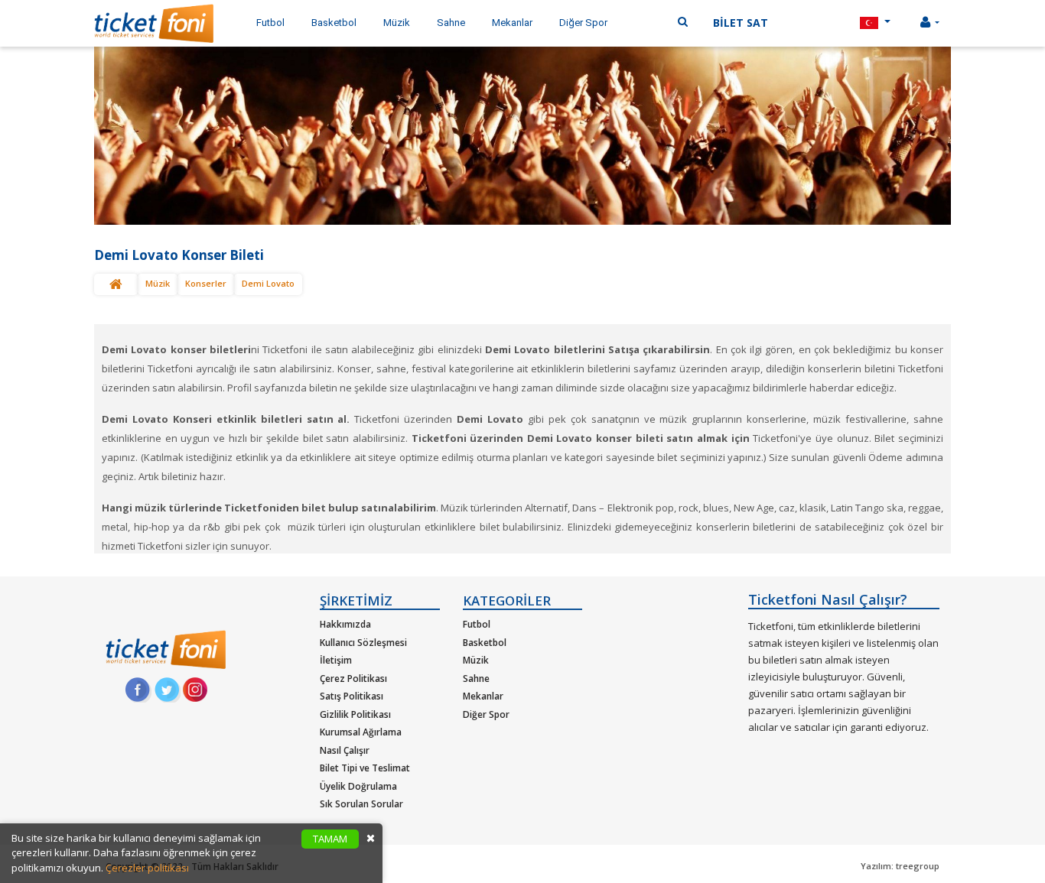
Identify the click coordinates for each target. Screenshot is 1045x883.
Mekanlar (483, 696)
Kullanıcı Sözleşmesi (363, 642)
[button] (875, 23)
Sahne (476, 678)
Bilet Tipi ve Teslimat (365, 767)
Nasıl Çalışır (344, 750)
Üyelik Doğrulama (358, 786)
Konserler (205, 283)
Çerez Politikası (353, 678)
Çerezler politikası (147, 868)
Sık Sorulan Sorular (361, 803)
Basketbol (484, 642)
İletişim (336, 660)
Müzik (157, 283)
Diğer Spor (486, 714)
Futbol (476, 624)
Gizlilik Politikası (355, 714)
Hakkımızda (345, 624)
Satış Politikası (351, 696)
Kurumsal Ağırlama (361, 732)
